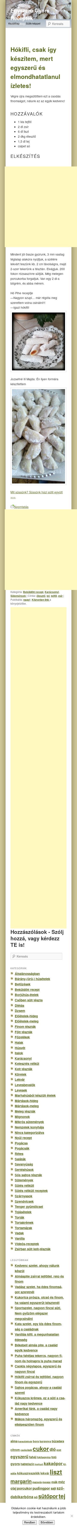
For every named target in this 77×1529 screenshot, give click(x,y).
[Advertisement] (43, 767)
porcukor (24, 1488)
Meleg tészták (25, 1111)
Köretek (20, 1074)
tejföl (54, 596)
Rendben (29, 1522)
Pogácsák (22, 1148)
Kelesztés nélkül (27, 1063)
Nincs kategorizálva (29, 1132)
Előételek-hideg (26, 1016)
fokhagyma (44, 1457)
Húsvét (20, 1048)
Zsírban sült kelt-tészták (32, 1249)
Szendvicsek (24, 1201)
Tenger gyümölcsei (29, 1206)
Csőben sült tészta (29, 1000)
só (36, 1497)
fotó (53, 1457)
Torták (19, 1217)
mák (54, 1482)
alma (14, 1441)
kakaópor (53, 1463)
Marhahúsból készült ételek (35, 1095)
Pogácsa (21, 1143)
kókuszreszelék (28, 1473)
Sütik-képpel (33, 23)
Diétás (19, 1005)
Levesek (21, 1090)
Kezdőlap (13, 23)
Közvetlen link (41, 600)
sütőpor (48, 1496)
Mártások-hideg (26, 1100)
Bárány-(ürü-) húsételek (32, 978)
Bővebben (47, 1522)
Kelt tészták (23, 1069)
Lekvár (20, 1079)
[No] (72, 1516)
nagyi (26, 600)
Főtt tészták (23, 1032)
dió (53, 1449)
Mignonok (22, 1116)
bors (36, 1441)
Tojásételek (23, 1212)
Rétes (19, 1153)
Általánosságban (27, 973)
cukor (41, 1448)
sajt (53, 1488)
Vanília (20, 1238)
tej (48, 596)
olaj (13, 1488)
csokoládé (26, 1450)
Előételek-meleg (26, 1021)
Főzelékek (22, 1037)
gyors (15, 1463)
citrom (15, 1449)
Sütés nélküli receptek (31, 1190)
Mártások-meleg (27, 1106)
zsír (60, 596)
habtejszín (27, 1464)
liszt (56, 1471)
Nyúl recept (23, 1137)
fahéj (32, 1457)
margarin (21, 1481)
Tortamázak (23, 1228)
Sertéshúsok (24, 1169)
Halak (19, 1042)
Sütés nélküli (24, 1185)
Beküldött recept (33, 592)
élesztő (41, 596)
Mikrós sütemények (29, 1121)
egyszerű (19, 1457)
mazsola (37, 1482)
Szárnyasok (23, 1196)
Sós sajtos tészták (28, 1175)
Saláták (20, 1159)
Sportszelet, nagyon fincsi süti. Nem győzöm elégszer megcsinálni (38, 1313)
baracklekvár (25, 1441)
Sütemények (18, 596)
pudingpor (41, 1488)
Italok (19, 1053)
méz (61, 1482)
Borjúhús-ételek (26, 994)
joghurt (39, 1464)
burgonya (45, 1441)
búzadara (58, 1441)
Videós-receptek (27, 1243)
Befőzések (22, 984)
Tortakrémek (24, 1222)
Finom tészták (25, 1026)
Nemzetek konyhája (29, 1127)
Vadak (19, 1233)
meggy (46, 1482)
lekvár (44, 1473)
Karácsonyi (52, 592)
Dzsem (20, 1010)
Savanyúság (24, 1164)
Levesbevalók (25, 1084)
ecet (58, 1450)
